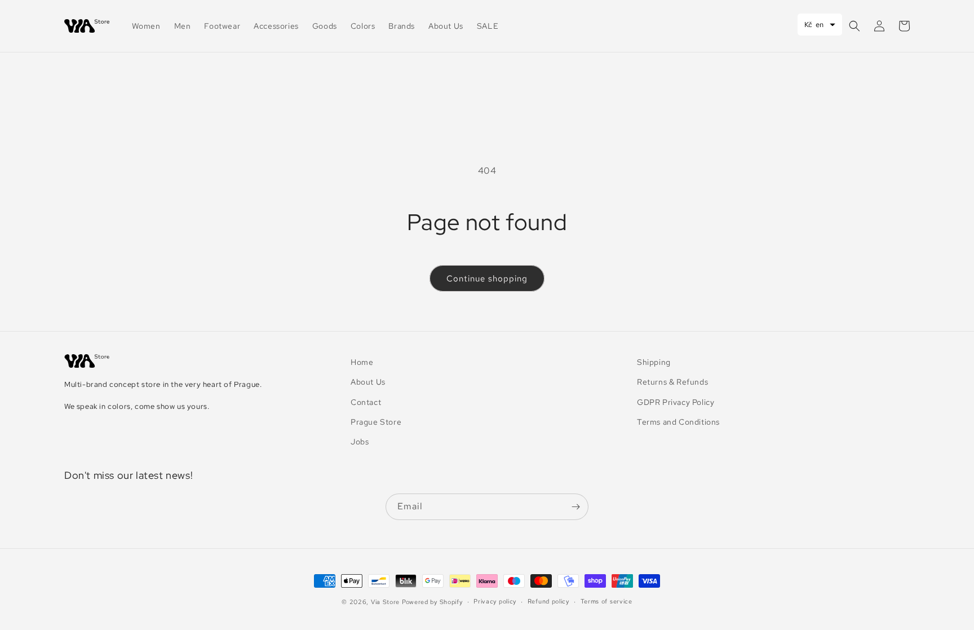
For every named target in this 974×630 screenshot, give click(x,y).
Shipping (654, 362)
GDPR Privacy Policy (675, 402)
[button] (854, 26)
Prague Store (376, 422)
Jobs (360, 442)
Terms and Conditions (678, 422)
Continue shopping (487, 278)
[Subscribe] (575, 507)
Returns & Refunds (672, 382)
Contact (366, 402)
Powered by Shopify (432, 602)
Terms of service (606, 601)
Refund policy (548, 601)
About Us (368, 382)
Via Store (385, 602)
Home (362, 362)
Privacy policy (494, 601)
